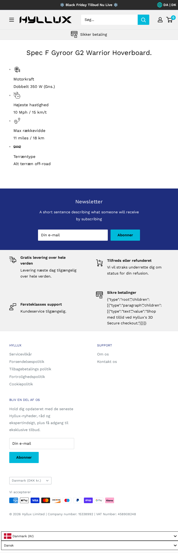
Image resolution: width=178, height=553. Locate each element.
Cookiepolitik (21, 384)
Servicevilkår (20, 354)
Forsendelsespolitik (26, 361)
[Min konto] (160, 19)
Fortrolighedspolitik (27, 376)
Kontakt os (107, 361)
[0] (169, 19)
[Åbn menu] (11, 20)
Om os (103, 354)
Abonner (125, 235)
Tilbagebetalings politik (30, 369)
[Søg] (143, 20)
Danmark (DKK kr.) (26, 480)
